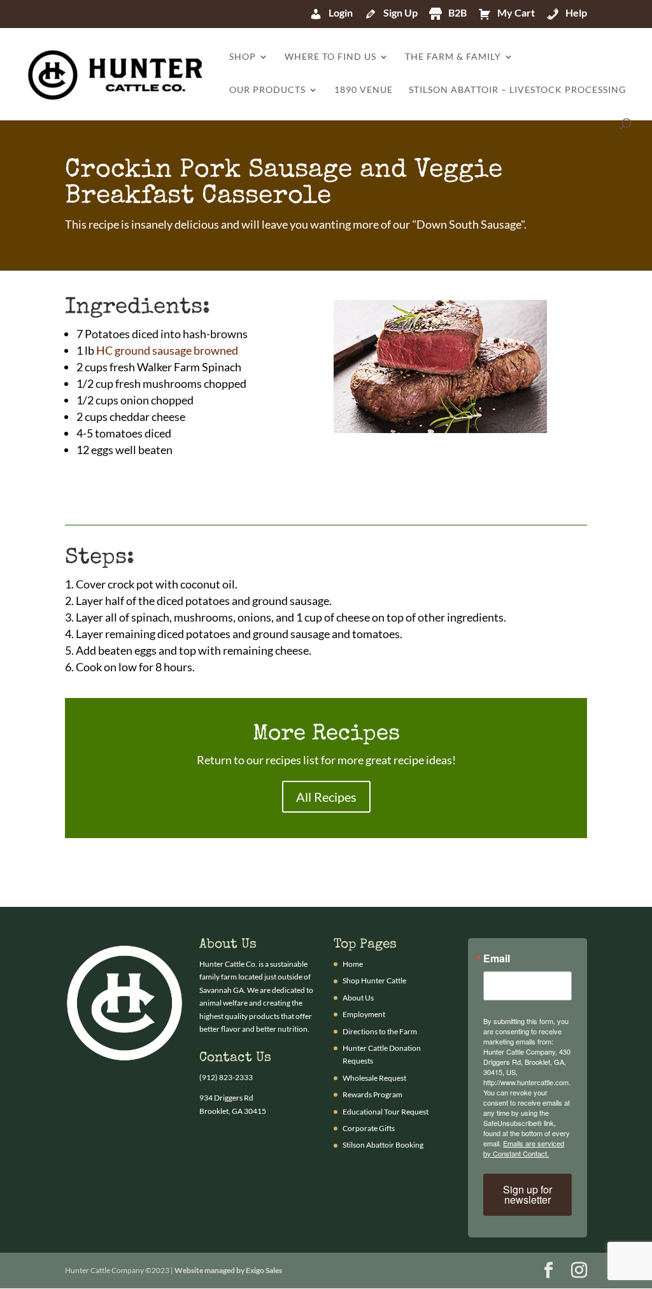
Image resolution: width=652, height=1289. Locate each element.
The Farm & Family (453, 57)
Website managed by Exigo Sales (228, 1270)
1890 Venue (363, 90)
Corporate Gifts (369, 1128)
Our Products (267, 90)
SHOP (242, 57)
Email (496, 958)
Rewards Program (372, 1094)
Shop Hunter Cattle (374, 980)
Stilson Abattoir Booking (383, 1145)
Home (353, 964)
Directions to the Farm (380, 1031)
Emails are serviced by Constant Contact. (523, 1148)
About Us (358, 997)
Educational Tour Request (386, 1111)
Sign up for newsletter (527, 1194)
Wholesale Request (374, 1078)
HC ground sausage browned (167, 350)
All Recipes (326, 796)
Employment (364, 1014)
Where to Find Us (330, 57)
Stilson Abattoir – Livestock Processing (517, 90)
